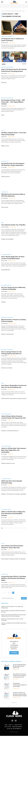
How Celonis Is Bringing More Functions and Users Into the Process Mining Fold (13, 386)
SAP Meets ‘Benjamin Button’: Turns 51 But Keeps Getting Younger (13, 134)
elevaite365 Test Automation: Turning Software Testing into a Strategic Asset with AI (19, 675)
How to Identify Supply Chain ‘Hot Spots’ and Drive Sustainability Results (13, 258)
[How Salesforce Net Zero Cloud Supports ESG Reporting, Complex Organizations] (14, 152)
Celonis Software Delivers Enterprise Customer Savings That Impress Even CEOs (13, 417)
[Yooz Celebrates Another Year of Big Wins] (14, 214)
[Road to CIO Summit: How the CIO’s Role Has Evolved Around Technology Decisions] (14, 58)
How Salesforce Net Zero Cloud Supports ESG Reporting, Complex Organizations (12, 164)
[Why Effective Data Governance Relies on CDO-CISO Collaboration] (14, 183)
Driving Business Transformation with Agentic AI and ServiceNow (20, 685)
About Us (11, 724)
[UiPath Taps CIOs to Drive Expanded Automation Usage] (14, 470)
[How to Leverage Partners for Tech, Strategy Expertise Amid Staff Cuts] (14, 340)
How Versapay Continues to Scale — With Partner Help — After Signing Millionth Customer (13, 102)
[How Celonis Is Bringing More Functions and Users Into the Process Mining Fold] (14, 374)
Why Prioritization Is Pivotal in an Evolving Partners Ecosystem (13, 320)
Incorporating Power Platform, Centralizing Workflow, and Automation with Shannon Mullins (13, 578)
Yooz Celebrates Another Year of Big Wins (13, 225)
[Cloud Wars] (14, 2)
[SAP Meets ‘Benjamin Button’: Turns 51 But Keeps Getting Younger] (14, 121)
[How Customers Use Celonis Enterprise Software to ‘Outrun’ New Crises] (14, 534)
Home (2, 10)
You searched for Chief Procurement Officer (12, 10)
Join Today (14, 653)
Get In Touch (8, 726)
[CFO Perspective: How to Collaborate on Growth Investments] (14, 27)
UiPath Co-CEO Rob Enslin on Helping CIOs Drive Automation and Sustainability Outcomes (13, 513)
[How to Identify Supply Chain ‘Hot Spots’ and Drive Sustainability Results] (14, 245)
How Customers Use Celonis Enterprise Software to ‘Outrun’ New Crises (12, 547)
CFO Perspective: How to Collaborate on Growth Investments (12, 40)
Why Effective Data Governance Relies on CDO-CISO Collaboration (13, 195)
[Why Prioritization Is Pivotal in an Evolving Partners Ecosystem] (14, 308)
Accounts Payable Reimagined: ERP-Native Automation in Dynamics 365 (19, 666)
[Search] (26, 2)
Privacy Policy (18, 724)
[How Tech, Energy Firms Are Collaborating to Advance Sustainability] (14, 276)
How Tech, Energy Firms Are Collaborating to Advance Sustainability (13, 288)
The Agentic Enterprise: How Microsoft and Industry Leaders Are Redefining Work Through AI (20, 694)
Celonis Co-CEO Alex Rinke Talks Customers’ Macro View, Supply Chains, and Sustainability (13, 450)
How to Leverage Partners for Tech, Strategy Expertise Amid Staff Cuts (11, 353)
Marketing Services (17, 726)
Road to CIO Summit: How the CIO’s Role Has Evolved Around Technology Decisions (14, 70)
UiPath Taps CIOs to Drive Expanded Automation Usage (11, 482)
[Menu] (2, 2)
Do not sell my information (14, 728)
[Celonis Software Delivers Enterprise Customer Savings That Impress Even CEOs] (14, 405)
